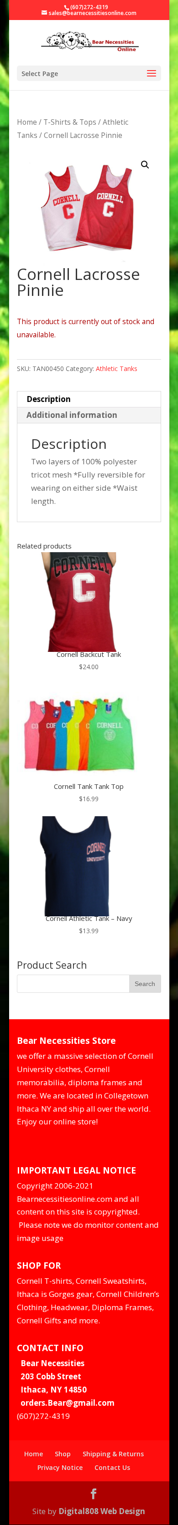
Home (27, 122)
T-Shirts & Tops (69, 122)
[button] (145, 165)
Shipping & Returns (113, 1453)
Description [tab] (48, 399)
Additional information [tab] (71, 415)
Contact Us (112, 1467)
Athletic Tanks (116, 368)
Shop (63, 1453)
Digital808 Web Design (101, 1511)
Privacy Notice (60, 1467)
